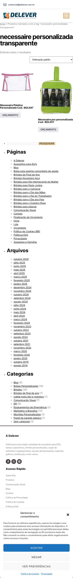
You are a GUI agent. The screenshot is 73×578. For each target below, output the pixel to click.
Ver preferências (36, 566)
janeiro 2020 (20, 358)
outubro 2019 (21, 361)
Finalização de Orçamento (28, 217)
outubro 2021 (21, 340)
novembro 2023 (22, 326)
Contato (18, 213)
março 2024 (20, 319)
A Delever (19, 160)
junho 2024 (20, 308)
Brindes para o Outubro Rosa (30, 203)
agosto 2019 (21, 365)
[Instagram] (13, 461)
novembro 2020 (22, 347)
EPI (15, 403)
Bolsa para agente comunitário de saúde (36, 171)
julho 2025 (19, 262)
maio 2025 (19, 269)
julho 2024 (19, 305)
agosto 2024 (21, 301)
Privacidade (46, 573)
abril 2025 (19, 273)
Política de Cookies (30, 573)
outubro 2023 (21, 330)
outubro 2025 (21, 259)
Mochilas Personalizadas (27, 414)
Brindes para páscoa (25, 206)
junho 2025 (20, 266)
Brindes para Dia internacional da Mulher (36, 181)
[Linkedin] (19, 461)
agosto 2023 (21, 337)
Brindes (18, 389)
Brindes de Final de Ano (27, 174)
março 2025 (20, 276)
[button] (68, 514)
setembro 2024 (22, 298)
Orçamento (20, 227)
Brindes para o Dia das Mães (29, 192)
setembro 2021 (22, 344)
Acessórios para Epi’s (25, 164)
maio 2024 (19, 312)
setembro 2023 (22, 333)
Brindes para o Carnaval (27, 188)
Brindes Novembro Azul (27, 178)
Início (2, 24)
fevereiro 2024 (22, 322)
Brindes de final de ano (26, 393)
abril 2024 (19, 315)
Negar (37, 557)
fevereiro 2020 (22, 354)
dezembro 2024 (22, 287)
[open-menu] (66, 16)
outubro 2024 (21, 294)
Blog (16, 167)
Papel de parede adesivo (27, 417)
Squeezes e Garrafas (25, 242)
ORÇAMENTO (10, 115)
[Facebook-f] (8, 461)
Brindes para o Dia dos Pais (29, 199)
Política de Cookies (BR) (27, 231)
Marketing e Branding (26, 410)
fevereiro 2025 (22, 280)
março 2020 (20, 351)
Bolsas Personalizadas (26, 386)
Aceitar (37, 547)
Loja (16, 224)
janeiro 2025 (20, 283)
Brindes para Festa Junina (28, 185)
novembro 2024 (22, 291)
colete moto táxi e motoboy (29, 396)
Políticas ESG (21, 234)
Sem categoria (22, 421)
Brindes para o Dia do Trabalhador (33, 195)
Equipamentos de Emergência (30, 407)
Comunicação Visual (25, 210)
